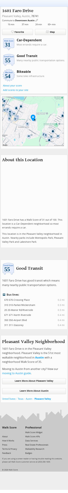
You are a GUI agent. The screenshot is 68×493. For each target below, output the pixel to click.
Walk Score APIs (32, 436)
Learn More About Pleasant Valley (34, 381)
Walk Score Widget (33, 432)
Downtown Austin (25, 20)
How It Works (8, 441)
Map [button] (52, 32)
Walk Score (9, 427)
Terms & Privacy (9, 449)
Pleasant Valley (42, 399)
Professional (33, 427)
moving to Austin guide (16, 373)
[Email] (14, 432)
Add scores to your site (15, 90)
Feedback (6, 453)
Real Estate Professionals (36, 445)
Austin (26, 16)
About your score (12, 85)
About (5, 436)
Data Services (31, 441)
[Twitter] (4, 432)
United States (8, 399)
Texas (20, 399)
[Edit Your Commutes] (36, 20)
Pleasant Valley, (11, 16)
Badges (28, 453)
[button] (33, 117)
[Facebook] (9, 432)
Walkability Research (34, 449)
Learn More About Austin (34, 390)
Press (4, 445)
